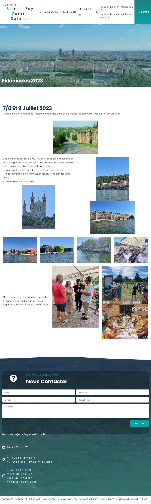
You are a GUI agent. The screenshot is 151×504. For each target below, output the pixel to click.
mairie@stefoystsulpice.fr (60, 12)
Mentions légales (61, 499)
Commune (9, 4)
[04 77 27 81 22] (74, 12)
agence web (131, 499)
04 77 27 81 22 (17, 447)
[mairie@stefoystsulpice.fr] (40, 12)
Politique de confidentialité (89, 499)
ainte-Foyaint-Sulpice (20, 13)
